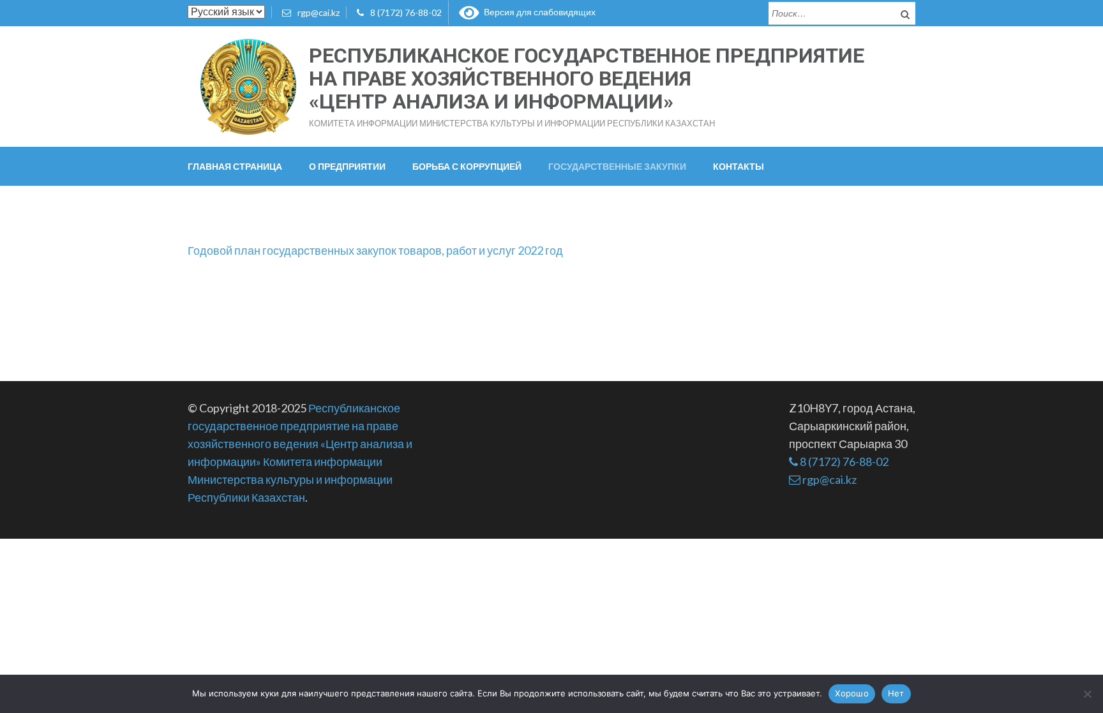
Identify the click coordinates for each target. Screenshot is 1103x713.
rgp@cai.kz (318, 12)
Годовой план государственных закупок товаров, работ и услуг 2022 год (375, 250)
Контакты (738, 166)
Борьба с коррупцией (466, 166)
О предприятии (347, 166)
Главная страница (235, 166)
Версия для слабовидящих (537, 11)
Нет (896, 693)
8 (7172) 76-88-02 (406, 12)
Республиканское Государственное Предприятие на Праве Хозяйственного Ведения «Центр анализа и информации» (586, 78)
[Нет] (1087, 693)
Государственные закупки (617, 166)
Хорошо (852, 693)
